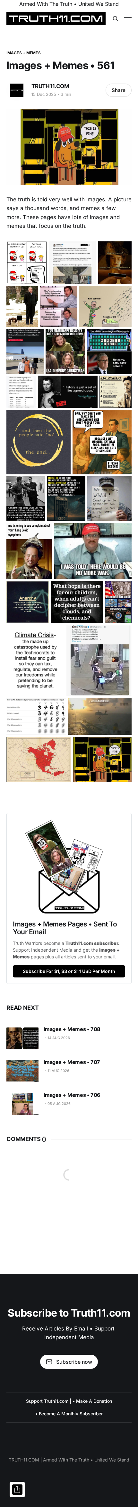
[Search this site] (115, 19)
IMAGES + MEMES (23, 52)
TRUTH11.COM (50, 86)
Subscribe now (74, 1362)
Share (118, 90)
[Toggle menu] (128, 19)
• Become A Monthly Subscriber (69, 1413)
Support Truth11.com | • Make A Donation (69, 1401)
